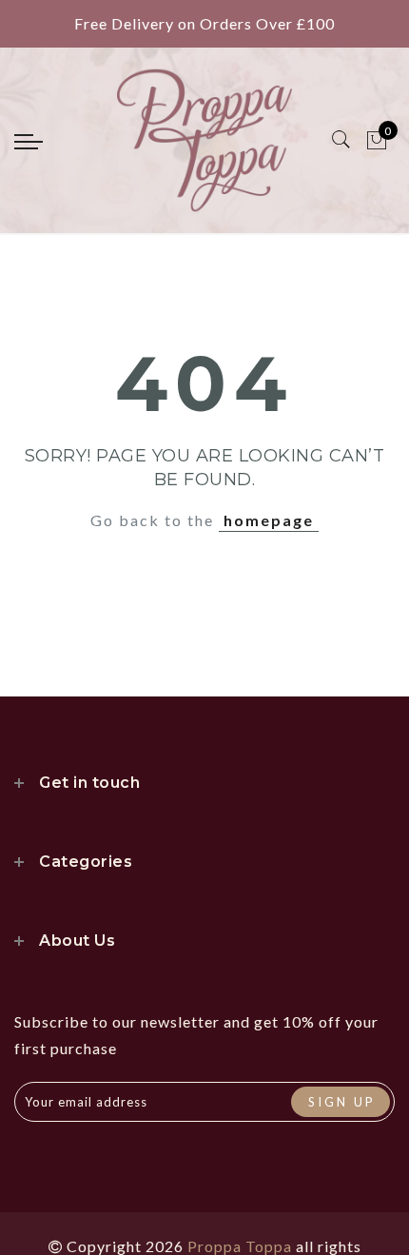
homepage (269, 520)
